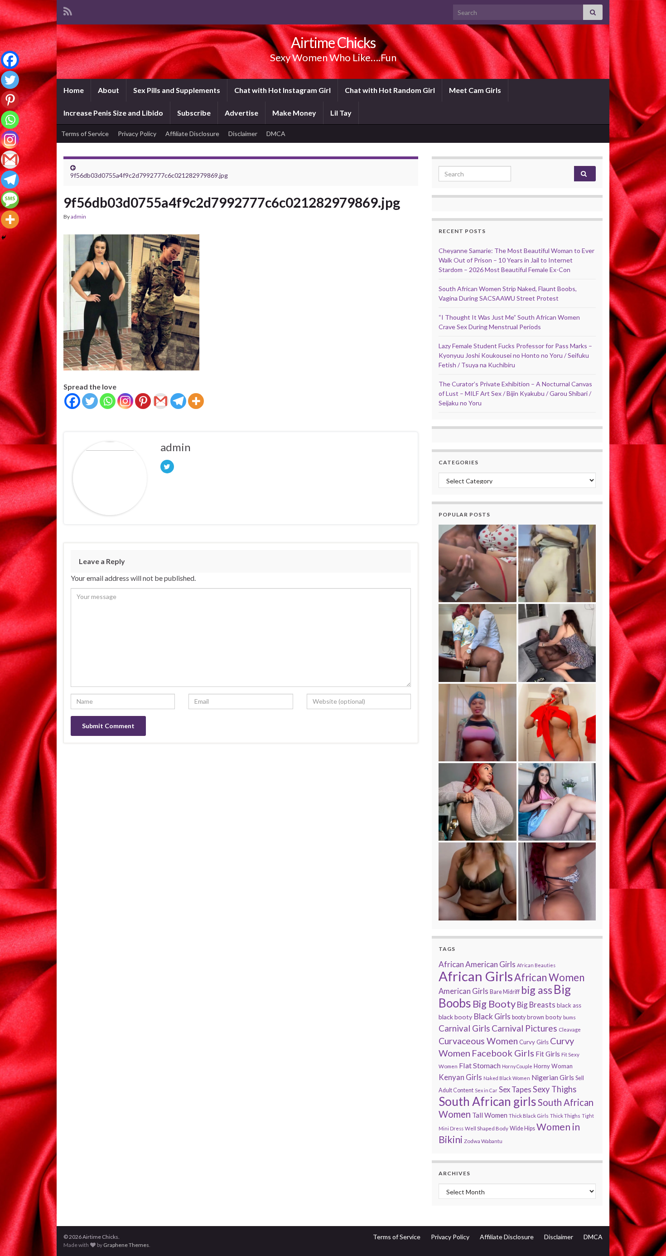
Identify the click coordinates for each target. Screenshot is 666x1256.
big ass (536, 989)
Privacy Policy (137, 133)
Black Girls (492, 1016)
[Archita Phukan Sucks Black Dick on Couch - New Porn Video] (557, 643)
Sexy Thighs (554, 1089)
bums (569, 1017)
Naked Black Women (506, 1078)
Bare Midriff (505, 991)
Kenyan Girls (460, 1077)
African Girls (476, 976)
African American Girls (477, 964)
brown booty (544, 1017)
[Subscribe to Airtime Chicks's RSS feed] (67, 9)
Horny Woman (553, 1066)
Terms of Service (85, 133)
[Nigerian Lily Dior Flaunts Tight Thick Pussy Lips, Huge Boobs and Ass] (557, 722)
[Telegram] (178, 401)
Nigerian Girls (552, 1077)
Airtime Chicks (333, 42)
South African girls (487, 1101)
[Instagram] (125, 401)
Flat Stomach (480, 1065)
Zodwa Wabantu (483, 1141)
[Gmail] (161, 401)
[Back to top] (645, 1235)
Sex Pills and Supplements (176, 90)
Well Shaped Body (486, 1128)
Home (73, 90)
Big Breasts (536, 1004)
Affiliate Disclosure (192, 133)
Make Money (294, 112)
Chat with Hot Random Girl (390, 90)
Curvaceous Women (478, 1041)
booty (519, 1017)
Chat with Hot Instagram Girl (282, 90)
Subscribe (194, 112)
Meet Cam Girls (475, 90)
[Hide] (3, 237)
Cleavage (570, 1029)
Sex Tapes (515, 1089)
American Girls (463, 991)
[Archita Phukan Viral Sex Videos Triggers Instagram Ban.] (477, 881)
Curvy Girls (534, 1042)
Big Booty (494, 1004)
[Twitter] (90, 401)
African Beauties (536, 965)
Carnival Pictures (524, 1028)
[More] (196, 401)
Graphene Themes (126, 1244)
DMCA (275, 133)
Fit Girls (548, 1054)
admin (78, 216)
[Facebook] (72, 401)
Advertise (241, 112)
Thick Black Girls (529, 1116)
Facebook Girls (503, 1052)
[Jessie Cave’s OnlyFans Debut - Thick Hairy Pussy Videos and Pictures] (557, 563)
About (108, 90)
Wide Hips (522, 1128)
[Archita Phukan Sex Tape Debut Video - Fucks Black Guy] (477, 563)
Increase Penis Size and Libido (113, 112)
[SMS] (10, 199)
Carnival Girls (464, 1028)
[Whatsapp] (108, 401)
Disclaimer (242, 133)
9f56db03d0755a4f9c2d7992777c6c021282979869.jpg (149, 175)
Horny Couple (517, 1066)
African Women (549, 977)
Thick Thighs (565, 1116)
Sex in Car (486, 1090)
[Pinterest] (143, 401)
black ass (569, 1005)
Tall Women (489, 1115)
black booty (455, 1017)
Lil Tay (341, 112)
